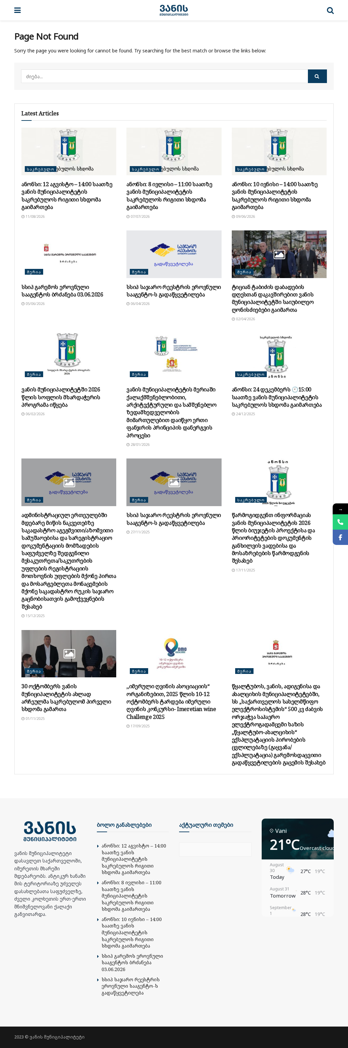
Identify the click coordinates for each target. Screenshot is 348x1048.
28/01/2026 (139, 444)
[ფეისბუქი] (340, 537)
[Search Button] (317, 76)
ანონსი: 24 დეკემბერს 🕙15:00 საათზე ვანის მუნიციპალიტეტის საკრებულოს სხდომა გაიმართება (277, 397)
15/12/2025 (34, 615)
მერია (34, 271)
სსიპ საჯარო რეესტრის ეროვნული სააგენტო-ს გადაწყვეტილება (173, 290)
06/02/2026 (34, 413)
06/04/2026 (139, 303)
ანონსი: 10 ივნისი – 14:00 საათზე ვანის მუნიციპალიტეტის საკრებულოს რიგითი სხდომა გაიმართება (275, 195)
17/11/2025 (245, 570)
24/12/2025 (245, 413)
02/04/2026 (245, 318)
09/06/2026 (245, 216)
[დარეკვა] (340, 522)
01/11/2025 (34, 718)
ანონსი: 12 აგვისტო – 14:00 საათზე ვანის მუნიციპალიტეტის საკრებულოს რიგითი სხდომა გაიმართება (66, 195)
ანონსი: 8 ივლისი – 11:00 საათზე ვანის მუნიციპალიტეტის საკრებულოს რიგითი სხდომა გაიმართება (169, 195)
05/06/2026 (34, 303)
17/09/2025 (139, 725)
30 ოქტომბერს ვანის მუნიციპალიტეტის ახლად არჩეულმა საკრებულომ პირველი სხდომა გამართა (66, 697)
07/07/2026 (139, 216)
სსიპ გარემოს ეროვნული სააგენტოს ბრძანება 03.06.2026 (62, 290)
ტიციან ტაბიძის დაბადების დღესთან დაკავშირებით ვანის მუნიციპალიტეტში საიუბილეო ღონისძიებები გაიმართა (273, 298)
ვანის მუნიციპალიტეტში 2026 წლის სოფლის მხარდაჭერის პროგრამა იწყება (60, 397)
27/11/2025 (139, 531)
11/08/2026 (34, 216)
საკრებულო (40, 169)
